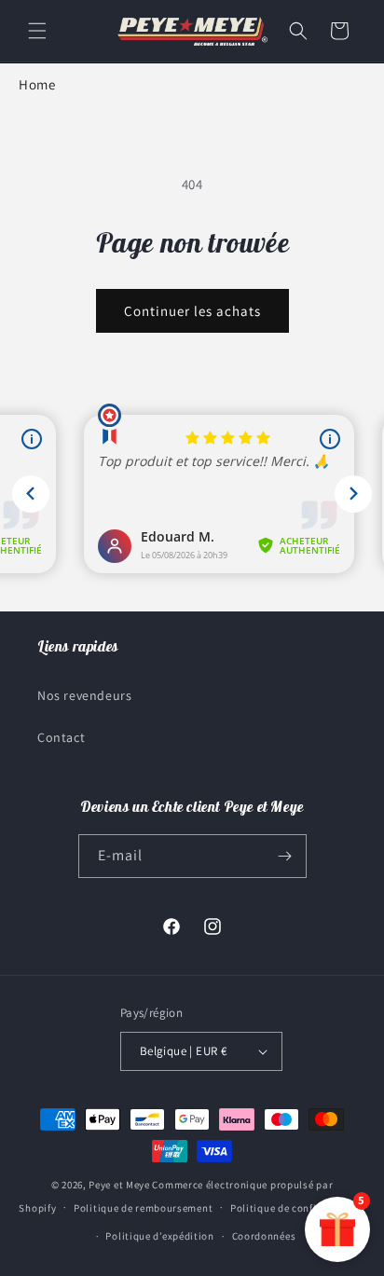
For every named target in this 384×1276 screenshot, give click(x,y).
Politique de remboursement (143, 1207)
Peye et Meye (119, 1184)
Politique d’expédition (159, 1235)
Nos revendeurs (84, 695)
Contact (61, 737)
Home (37, 84)
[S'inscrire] (285, 856)
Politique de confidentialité (297, 1207)
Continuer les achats (192, 311)
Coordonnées (264, 1235)
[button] (37, 30)
